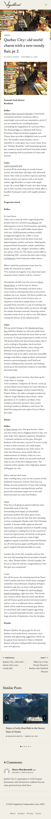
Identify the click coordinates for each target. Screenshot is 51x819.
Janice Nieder (12, 57)
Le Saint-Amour (11, 430)
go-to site (26, 630)
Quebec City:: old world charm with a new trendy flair (13, 663)
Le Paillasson (9, 259)
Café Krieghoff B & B (13, 166)
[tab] (20, 746)
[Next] (44, 718)
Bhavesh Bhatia (15, 736)
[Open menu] (46, 5)
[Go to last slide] (7, 718)
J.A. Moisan (33, 223)
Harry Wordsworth (22, 770)
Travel (7, 35)
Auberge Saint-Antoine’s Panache (18, 114)
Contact (21, 813)
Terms (38, 813)
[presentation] (25, 709)
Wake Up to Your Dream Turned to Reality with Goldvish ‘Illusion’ (38, 665)
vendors (12, 377)
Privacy (30, 813)
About (12, 813)
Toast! (6, 502)
